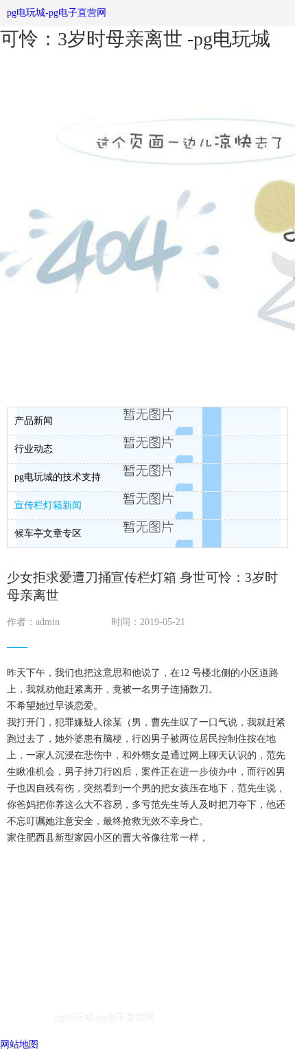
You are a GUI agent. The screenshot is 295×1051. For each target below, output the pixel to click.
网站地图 (19, 1044)
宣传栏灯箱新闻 (48, 505)
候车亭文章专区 (48, 533)
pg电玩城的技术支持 (57, 477)
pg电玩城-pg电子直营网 (56, 13)
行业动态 (33, 449)
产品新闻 (33, 421)
